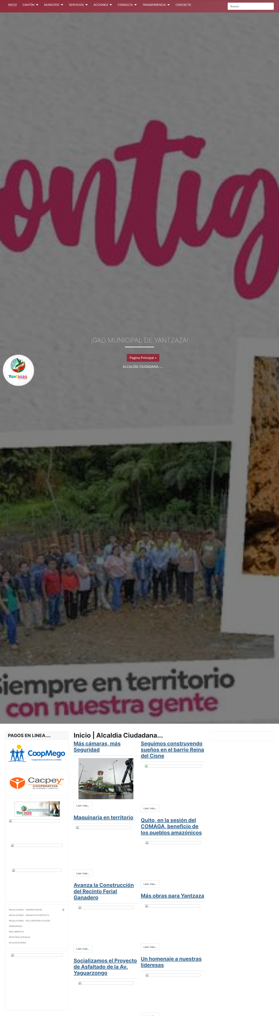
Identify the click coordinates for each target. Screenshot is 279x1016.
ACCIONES (100, 4)
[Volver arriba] (275, 1012)
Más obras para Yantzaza (172, 896)
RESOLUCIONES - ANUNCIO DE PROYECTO (29, 915)
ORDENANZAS (15, 926)
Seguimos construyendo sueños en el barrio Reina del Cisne (172, 749)
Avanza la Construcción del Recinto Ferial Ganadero (104, 891)
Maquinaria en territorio (103, 817)
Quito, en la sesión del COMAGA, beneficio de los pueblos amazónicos (171, 826)
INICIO (12, 4)
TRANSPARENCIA (154, 4)
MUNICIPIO (51, 4)
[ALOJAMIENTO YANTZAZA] (37, 979)
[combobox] (251, 6)
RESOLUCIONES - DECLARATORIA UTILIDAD (29, 920)
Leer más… (83, 805)
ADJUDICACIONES (17, 942)
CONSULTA (125, 4)
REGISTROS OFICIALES (19, 937)
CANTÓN (28, 4)
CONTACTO (183, 4)
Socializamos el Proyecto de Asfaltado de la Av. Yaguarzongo (105, 966)
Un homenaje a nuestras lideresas (171, 962)
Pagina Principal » (143, 358)
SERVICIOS (76, 4)
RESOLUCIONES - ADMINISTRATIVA (25, 910)
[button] (63, 910)
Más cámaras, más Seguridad (97, 746)
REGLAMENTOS (16, 931)
